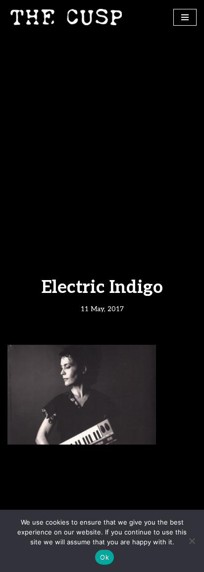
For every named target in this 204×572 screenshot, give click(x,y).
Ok (104, 557)
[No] (192, 541)
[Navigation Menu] (185, 17)
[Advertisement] (102, 141)
